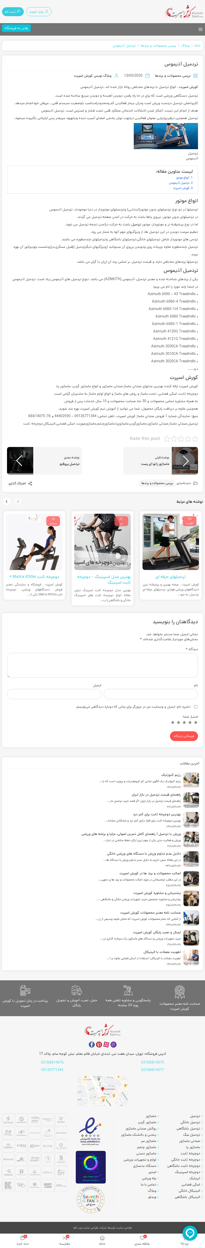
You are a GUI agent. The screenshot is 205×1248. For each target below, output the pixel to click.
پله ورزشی (149, 1178)
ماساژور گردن (147, 1122)
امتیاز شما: (190, 716)
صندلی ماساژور (189, 1140)
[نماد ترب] (91, 1167)
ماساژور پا (193, 1147)
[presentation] (18, 501)
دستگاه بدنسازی (144, 1165)
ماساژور (151, 1116)
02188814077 (152, 1069)
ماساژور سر (148, 1140)
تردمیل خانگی (190, 1122)
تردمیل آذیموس (124, 45)
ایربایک (195, 1178)
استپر (152, 1172)
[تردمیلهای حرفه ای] (170, 542)
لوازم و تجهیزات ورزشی (140, 1159)
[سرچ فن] (91, 1199)
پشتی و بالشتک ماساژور (138, 1134)
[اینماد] (91, 1132)
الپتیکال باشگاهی (187, 1196)
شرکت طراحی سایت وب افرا (89, 1228)
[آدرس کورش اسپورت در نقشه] (103, 1091)
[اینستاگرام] (113, 1045)
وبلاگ (185, 45)
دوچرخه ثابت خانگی (185, 1159)
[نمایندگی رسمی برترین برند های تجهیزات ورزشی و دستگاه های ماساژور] (34, 1153)
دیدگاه (192, 649)
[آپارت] (106, 1045)
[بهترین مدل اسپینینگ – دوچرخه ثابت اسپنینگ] (102, 542)
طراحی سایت (124, 1228)
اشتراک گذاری (17, 483)
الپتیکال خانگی (189, 1190)
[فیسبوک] (92, 1045)
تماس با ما (148, 1184)
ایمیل (97, 685)
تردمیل (135, 224)
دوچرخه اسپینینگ (187, 1172)
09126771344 (52, 1069)
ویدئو (152, 1196)
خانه (197, 45)
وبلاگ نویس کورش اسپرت (93, 75)
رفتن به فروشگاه (16, 28)
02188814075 (152, 1062)
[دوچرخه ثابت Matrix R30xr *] (34, 542)
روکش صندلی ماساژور (141, 1128)
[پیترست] (99, 1045)
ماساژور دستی (146, 1153)
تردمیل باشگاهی (188, 1128)
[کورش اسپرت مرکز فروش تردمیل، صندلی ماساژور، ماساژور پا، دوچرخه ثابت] (184, 11)
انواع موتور (182, 177)
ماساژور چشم (146, 1147)
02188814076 (52, 1062)
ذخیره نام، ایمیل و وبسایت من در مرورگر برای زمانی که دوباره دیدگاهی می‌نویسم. (133, 706)
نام (196, 685)
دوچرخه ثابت (190, 1153)
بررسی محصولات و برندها (158, 45)
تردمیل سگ (191, 1134)
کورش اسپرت (188, 86)
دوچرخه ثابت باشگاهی (183, 1165)
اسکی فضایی (191, 1184)
